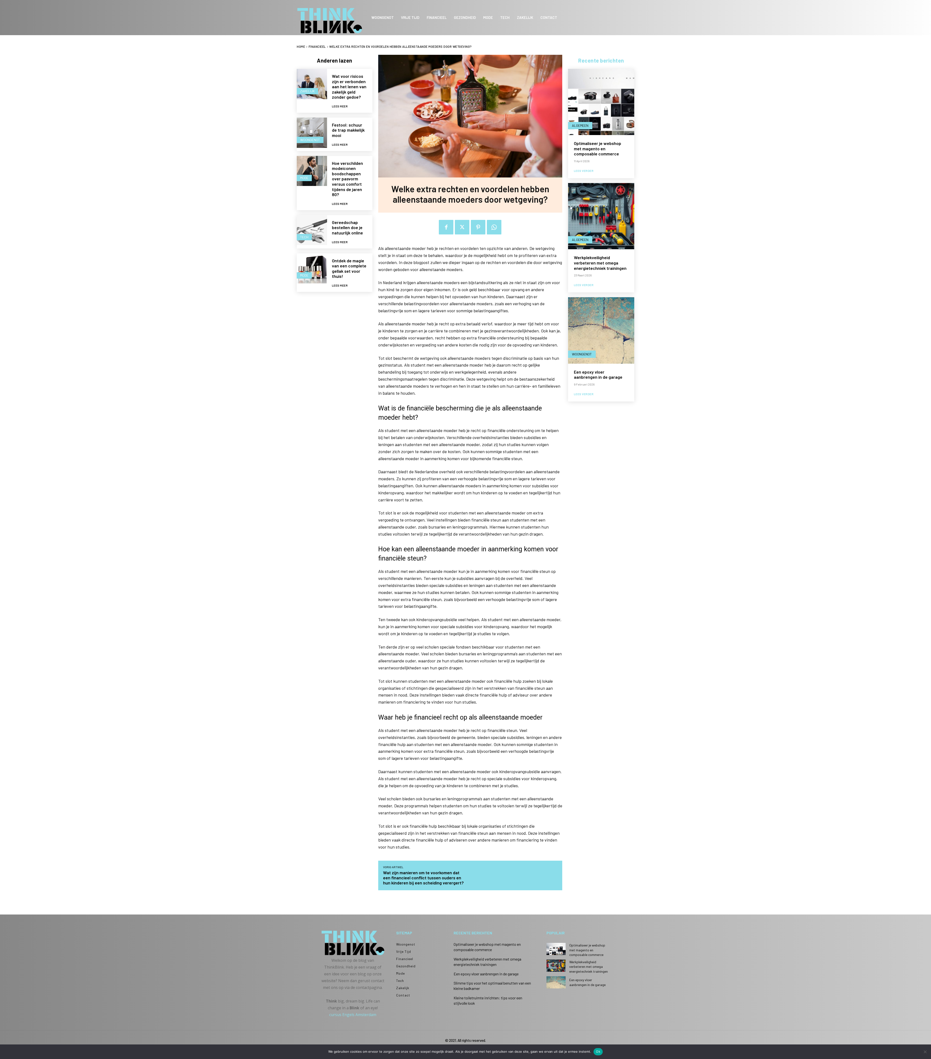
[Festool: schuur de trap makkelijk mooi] (312, 133)
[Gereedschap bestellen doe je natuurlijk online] (312, 230)
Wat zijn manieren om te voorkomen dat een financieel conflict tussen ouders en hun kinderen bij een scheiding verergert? (423, 877)
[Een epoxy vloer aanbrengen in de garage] (601, 330)
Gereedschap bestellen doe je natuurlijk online (347, 227)
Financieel (317, 46)
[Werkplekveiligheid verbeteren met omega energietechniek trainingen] (601, 216)
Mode (304, 178)
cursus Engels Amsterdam (352, 1014)
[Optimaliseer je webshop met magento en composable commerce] (601, 102)
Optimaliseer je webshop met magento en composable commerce (597, 148)
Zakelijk (307, 91)
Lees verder (584, 170)
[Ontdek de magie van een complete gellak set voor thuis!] (312, 268)
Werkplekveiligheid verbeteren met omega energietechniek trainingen (600, 263)
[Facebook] (446, 227)
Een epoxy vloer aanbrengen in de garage (598, 374)
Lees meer (340, 106)
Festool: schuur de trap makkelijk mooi (348, 130)
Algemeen (580, 125)
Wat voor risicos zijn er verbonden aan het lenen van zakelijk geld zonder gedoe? (349, 86)
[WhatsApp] (494, 227)
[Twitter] (462, 227)
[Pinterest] (478, 227)
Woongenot (310, 140)
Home (301, 46)
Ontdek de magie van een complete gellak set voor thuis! (349, 268)
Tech (304, 237)
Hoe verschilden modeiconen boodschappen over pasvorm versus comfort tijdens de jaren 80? (347, 178)
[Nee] (925, 1051)
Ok (598, 1051)
